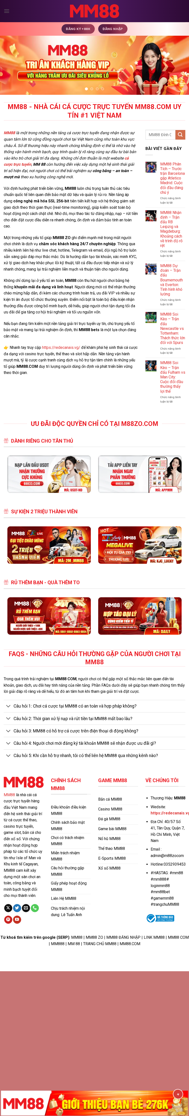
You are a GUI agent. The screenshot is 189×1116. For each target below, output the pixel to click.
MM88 (9, 795)
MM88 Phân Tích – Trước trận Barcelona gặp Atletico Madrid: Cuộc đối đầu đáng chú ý (172, 178)
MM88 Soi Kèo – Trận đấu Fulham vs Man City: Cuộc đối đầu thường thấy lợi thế (172, 376)
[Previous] (10, 65)
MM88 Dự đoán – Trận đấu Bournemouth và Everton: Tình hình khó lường (171, 279)
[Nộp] (180, 135)
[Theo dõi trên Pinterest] (8, 920)
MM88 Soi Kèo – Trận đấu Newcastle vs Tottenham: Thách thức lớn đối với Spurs (172, 328)
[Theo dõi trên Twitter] (17, 908)
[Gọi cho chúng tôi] (35, 908)
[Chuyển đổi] (8, 706)
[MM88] (94, 11)
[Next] (178, 65)
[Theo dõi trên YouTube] (17, 920)
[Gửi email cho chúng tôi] (26, 908)
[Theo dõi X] (8, 908)
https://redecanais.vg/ (61, 347)
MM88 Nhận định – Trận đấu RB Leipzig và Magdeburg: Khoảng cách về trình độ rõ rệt (171, 229)
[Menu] (7, 11)
